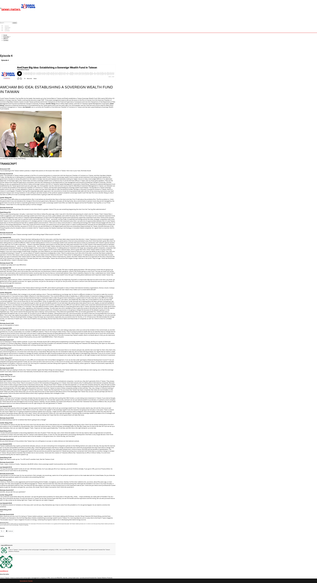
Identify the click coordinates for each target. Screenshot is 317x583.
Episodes (6, 37)
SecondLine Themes (26, 581)
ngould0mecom (7, 545)
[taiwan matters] (18, 9)
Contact (7, 30)
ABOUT (5, 38)
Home (5, 35)
